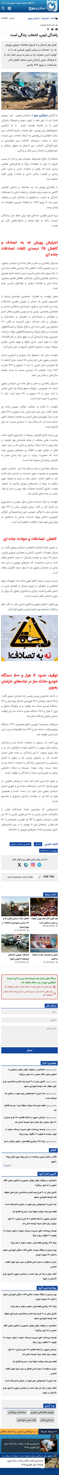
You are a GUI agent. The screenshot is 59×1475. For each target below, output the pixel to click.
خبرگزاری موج (40, 115)
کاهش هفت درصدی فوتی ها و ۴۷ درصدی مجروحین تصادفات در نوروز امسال (15, 923)
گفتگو (53, 1150)
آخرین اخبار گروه (47, 1174)
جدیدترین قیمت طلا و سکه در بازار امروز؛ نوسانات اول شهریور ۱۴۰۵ (25, 1462)
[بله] (26, 865)
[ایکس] (19, 865)
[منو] (9, 8)
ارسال (29, 1050)
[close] (53, 1437)
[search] (3, 8)
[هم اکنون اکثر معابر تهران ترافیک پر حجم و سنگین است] (44, 907)
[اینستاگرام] (33, 865)
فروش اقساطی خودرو (42, 1412)
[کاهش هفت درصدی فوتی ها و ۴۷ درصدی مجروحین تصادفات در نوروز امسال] (15, 907)
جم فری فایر (47, 1420)
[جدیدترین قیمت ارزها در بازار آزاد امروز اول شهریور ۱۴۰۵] (48, 1446)
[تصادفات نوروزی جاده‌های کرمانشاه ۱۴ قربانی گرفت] (15, 943)
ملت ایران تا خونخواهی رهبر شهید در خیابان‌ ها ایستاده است (30, 1204)
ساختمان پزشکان (17, 1412)
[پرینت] (52, 30)
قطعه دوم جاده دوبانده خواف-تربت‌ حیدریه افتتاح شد (34, 1211)
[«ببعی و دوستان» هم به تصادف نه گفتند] (44, 943)
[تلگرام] (39, 865)
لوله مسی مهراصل (26, 1420)
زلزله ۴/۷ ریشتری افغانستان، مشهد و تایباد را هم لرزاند (33, 1242)
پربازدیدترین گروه (47, 1288)
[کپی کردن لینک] (24, 877)
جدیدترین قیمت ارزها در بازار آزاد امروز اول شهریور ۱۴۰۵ (21, 1445)
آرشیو (8, 1165)
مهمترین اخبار (49, 1063)
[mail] (56, 30)
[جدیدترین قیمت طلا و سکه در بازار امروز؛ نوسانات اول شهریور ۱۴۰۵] (52, 1463)
